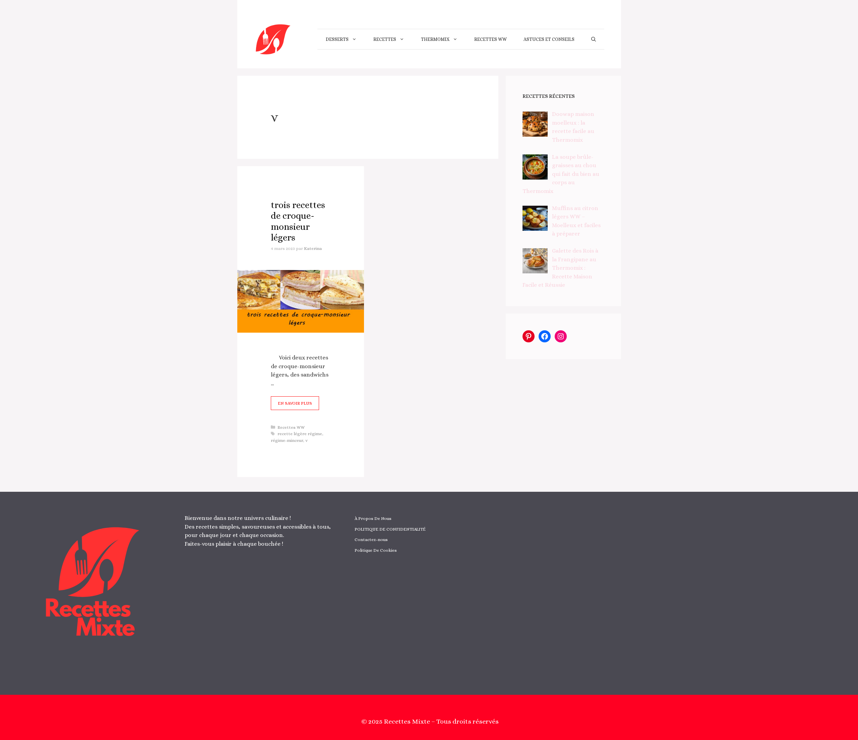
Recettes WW (490, 39)
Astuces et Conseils (549, 39)
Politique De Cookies (376, 550)
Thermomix (435, 39)
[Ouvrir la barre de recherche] (593, 39)
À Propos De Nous (373, 518)
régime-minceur (287, 440)
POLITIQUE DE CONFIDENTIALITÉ (390, 529)
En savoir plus (295, 403)
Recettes (384, 39)
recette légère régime (300, 433)
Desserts (337, 39)
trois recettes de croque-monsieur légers (298, 221)
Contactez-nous (371, 539)
